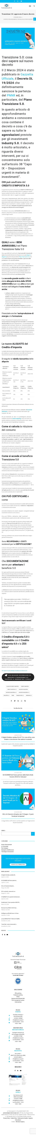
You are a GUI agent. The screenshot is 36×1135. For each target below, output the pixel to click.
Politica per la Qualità (23, 1118)
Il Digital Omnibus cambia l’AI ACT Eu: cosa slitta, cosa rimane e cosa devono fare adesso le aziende (18, 738)
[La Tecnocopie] (6, 6)
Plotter (18, 996)
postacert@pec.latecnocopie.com (11, 1113)
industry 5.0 (6, 695)
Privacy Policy (6, 1118)
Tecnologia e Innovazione (25, 19)
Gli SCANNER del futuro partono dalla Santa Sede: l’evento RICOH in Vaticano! (18, 776)
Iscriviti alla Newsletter (18, 975)
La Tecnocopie (4, 846)
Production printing (18, 995)
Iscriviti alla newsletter (18, 864)
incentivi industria (23, 689)
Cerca (3, 830)
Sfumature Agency (20, 1121)
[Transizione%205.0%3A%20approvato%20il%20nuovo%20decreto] (11, 701)
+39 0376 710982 (18, 1098)
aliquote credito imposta (13, 686)
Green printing (18, 1002)
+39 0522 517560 (18, 1036)
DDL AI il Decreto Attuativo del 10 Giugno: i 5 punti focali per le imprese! (18, 815)
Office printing (18, 993)
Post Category (4, 848)
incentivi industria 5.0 (24, 692)
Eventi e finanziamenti (10, 19)
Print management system (18, 1000)
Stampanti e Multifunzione (7, 850)
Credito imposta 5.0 (11, 689)
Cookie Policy (14, 1118)
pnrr (13, 695)
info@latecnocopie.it (18, 1020)
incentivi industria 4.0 (11, 692)
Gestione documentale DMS (18, 998)
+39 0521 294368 (18, 1018)
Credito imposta (25, 686)
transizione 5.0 (20, 695)
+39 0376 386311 (18, 1057)
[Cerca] (33, 834)
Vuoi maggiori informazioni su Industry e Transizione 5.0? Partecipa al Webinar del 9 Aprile (18, 677)
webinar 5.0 (29, 695)
